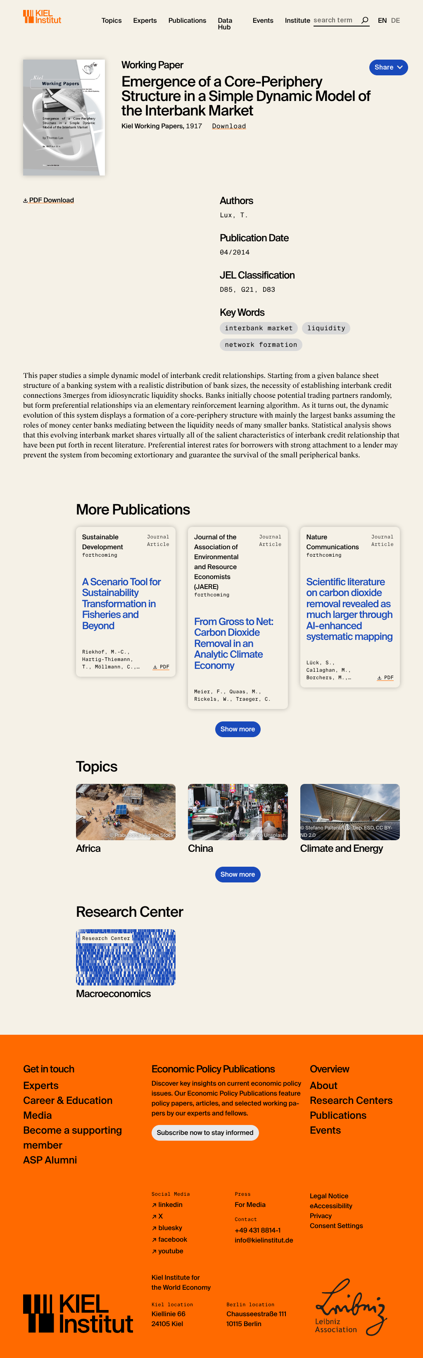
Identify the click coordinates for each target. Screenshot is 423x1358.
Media (37, 1115)
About (323, 1085)
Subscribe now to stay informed (205, 1132)
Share (384, 67)
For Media (250, 1204)
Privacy (321, 1215)
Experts (41, 1085)
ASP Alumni (50, 1160)
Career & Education (68, 1100)
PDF (164, 666)
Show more (238, 729)
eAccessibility (331, 1206)
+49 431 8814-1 (257, 1230)
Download (229, 126)
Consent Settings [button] (336, 1225)
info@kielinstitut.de (264, 1240)
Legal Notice (329, 1196)
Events (325, 1130)
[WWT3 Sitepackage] (54, 16)
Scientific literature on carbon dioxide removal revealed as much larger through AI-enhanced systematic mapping (350, 609)
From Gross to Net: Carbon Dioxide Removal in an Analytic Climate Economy (233, 643)
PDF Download (51, 200)
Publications (338, 1115)
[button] (111, 20)
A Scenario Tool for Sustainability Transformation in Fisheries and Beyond (121, 604)
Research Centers (351, 1100)
